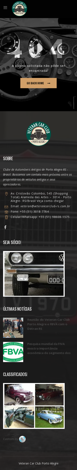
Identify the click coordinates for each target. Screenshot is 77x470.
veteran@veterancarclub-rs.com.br (45, 206)
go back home (35, 83)
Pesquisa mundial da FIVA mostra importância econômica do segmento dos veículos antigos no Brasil (49, 350)
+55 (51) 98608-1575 (54, 217)
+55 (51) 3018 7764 (34, 211)
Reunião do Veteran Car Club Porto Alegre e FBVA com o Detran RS (48, 324)
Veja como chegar (50, 201)
